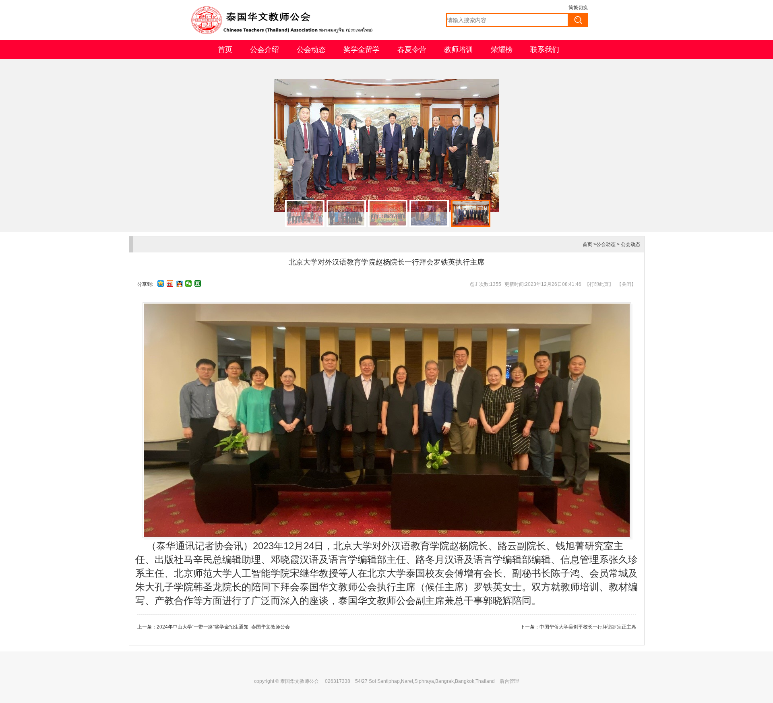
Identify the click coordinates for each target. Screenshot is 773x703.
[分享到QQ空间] (160, 283)
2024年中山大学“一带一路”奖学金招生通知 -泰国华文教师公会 (223, 627)
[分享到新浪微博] (170, 283)
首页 (225, 49)
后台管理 (509, 681)
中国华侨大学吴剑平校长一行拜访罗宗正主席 (587, 627)
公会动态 (311, 49)
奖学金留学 (361, 49)
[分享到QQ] (179, 283)
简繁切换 (578, 7)
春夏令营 (411, 49)
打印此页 (599, 284)
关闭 (626, 284)
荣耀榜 (502, 49)
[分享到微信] (188, 283)
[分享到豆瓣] (197, 283)
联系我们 (544, 49)
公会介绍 (264, 49)
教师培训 (458, 49)
